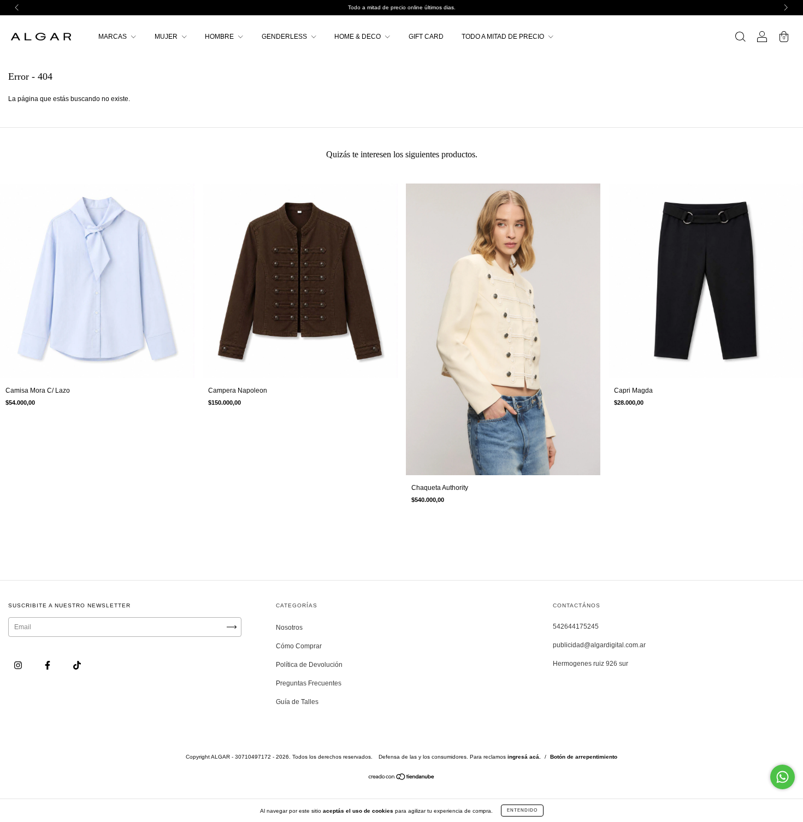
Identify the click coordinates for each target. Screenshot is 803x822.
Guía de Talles (297, 702)
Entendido (522, 810)
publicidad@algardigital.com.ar (599, 645)
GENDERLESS (285, 36)
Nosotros (289, 627)
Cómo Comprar (299, 646)
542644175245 (576, 626)
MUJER (167, 36)
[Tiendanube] (402, 778)
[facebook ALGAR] (48, 666)
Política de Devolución (309, 665)
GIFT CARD (426, 36)
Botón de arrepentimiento (583, 757)
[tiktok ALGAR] (77, 666)
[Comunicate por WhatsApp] (782, 777)
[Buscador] (740, 38)
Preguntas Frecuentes (308, 683)
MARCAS (113, 36)
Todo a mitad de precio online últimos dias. (402, 7)
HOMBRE (220, 36)
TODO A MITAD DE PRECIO (504, 36)
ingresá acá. (524, 757)
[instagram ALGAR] (18, 666)
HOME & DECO (358, 36)
